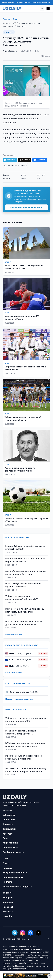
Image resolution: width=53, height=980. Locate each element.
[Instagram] (22, 933)
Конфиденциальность (15, 872)
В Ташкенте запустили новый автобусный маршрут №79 (20, 732)
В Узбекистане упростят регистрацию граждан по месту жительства (25, 744)
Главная (6, 19)
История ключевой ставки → (19, 699)
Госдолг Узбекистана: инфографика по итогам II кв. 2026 (25, 547)
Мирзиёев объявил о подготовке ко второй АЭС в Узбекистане (23, 757)
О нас (6, 863)
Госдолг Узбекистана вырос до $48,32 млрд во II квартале (25, 560)
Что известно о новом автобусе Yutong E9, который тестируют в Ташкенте (25, 770)
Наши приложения (13, 877)
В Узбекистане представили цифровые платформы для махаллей (25, 610)
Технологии (9, 828)
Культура (8, 833)
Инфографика (8, 2)
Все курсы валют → (14, 672)
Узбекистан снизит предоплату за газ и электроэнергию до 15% (25, 719)
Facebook (40, 160)
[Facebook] (30, 933)
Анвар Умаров (10, 51)
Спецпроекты (23, 2)
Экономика (9, 819)
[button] (42, 8)
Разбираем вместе (41, 2)
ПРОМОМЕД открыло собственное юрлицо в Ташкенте (23, 585)
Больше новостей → (15, 634)
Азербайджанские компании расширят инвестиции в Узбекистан (25, 572)
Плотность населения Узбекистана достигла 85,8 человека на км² (23, 623)
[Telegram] (15, 933)
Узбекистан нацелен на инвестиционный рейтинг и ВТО (21, 597)
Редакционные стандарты (17, 886)
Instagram (8, 902)
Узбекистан (9, 815)
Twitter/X (26, 160)
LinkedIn (7, 916)
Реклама (7, 881)
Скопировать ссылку (17, 165)
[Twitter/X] (38, 933)
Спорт (16, 19)
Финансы (8, 824)
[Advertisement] (26, 975)
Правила (7, 868)
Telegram (11, 160)
